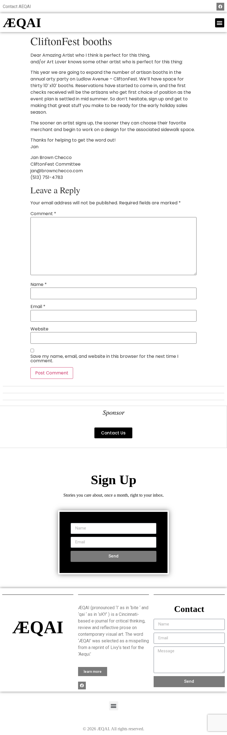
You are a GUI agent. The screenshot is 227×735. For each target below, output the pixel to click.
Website (39, 329)
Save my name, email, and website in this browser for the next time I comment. (104, 358)
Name (38, 284)
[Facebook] (220, 7)
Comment (43, 214)
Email (37, 306)
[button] (219, 22)
